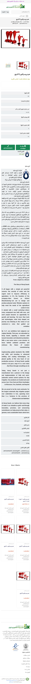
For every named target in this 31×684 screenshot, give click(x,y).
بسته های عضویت (25, 664)
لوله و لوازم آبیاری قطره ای (16, 22)
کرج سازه (21, 154)
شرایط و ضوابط (26, 661)
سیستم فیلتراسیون (23, 23)
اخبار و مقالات (26, 655)
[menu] (27, 16)
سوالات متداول (26, 658)
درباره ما (28, 667)
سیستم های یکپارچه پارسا (11, 680)
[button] (28, 45)
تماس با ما (27, 669)
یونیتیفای (11, 682)
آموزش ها (27, 672)
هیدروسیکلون (15, 23)
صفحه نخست (26, 22)
